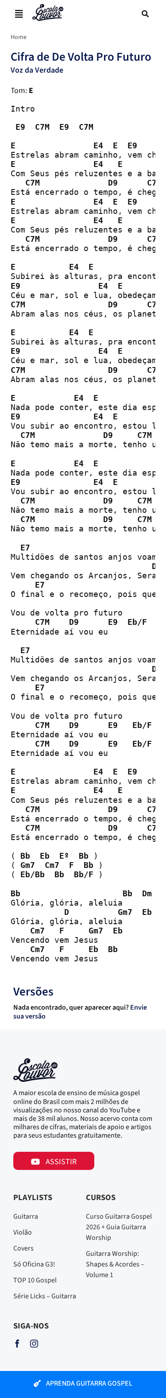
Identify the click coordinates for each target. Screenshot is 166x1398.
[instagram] (34, 1344)
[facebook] (17, 1344)
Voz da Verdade (37, 70)
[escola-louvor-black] (47, 7)
